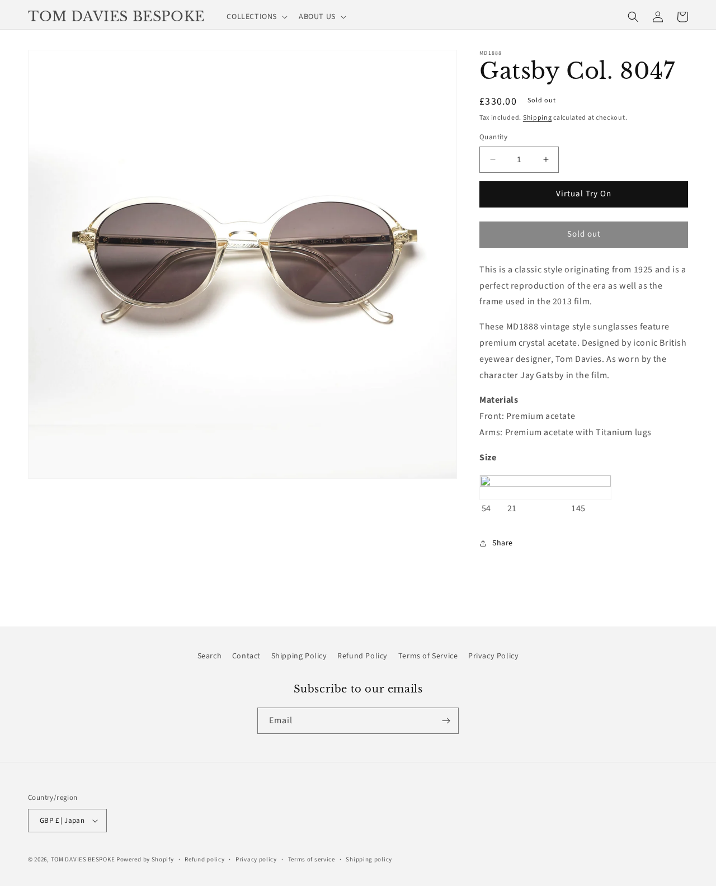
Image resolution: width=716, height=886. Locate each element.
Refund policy (204, 859)
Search (209, 656)
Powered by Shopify (145, 859)
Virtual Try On (583, 194)
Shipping (537, 117)
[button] (256, 17)
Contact (246, 656)
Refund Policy (362, 656)
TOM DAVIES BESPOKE (83, 859)
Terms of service (311, 859)
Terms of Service (428, 656)
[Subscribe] (446, 721)
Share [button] (502, 543)
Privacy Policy (493, 656)
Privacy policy (256, 859)
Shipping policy (369, 859)
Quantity (493, 137)
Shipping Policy (299, 656)
